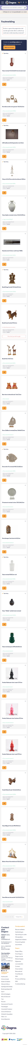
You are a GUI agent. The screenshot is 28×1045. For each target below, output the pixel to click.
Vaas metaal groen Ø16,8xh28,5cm (12, 646)
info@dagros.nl (5, 939)
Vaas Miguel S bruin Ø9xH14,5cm (11, 825)
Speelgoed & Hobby (7, 986)
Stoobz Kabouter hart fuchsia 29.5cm (12, 718)
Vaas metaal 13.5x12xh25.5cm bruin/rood (13, 71)
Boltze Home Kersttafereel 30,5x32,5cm (13, 861)
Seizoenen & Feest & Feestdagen (7, 1005)
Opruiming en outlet (21, 934)
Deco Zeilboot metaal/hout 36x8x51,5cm (13, 430)
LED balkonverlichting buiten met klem (13, 143)
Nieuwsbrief (18, 971)
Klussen (3, 1001)
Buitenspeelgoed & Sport (6, 990)
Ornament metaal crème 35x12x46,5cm (13, 502)
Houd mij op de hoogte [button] (14, 336)
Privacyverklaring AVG (20, 980)
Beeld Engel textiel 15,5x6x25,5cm (11, 287)
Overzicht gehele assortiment (20, 943)
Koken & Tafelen (5, 981)
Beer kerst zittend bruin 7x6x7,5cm (11, 394)
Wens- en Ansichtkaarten (5, 1018)
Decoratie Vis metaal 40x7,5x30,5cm (12, 466)
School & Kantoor (6, 1011)
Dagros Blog (18, 951)
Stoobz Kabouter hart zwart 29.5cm (12, 682)
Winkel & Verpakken (7, 1014)
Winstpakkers (19, 937)
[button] (4, 84)
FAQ (16, 976)
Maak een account (9, 47)
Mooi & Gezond (5, 996)
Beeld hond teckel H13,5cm (9, 323)
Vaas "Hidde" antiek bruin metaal (11, 611)
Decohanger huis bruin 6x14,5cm (11, 538)
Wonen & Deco (5, 984)
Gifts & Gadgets (5, 994)
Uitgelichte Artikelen (21, 939)
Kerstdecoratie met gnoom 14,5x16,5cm (13, 106)
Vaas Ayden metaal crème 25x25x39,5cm (13, 215)
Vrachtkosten (19, 974)
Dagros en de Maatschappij (19, 958)
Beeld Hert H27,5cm (7, 358)
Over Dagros (19, 954)
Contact (17, 966)
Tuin (2, 999)
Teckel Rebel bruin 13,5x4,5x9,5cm (11, 790)
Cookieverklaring (20, 984)
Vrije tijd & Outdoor (6, 1009)
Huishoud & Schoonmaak (5, 978)
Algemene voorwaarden (19, 963)
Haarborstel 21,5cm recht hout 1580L (12, 251)
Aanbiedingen (19, 932)
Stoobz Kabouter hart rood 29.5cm (12, 754)
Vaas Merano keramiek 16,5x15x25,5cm (13, 897)
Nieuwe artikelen (20, 929)
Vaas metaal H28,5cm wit (9, 574)
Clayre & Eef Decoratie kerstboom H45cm (13, 179)
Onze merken (19, 969)
